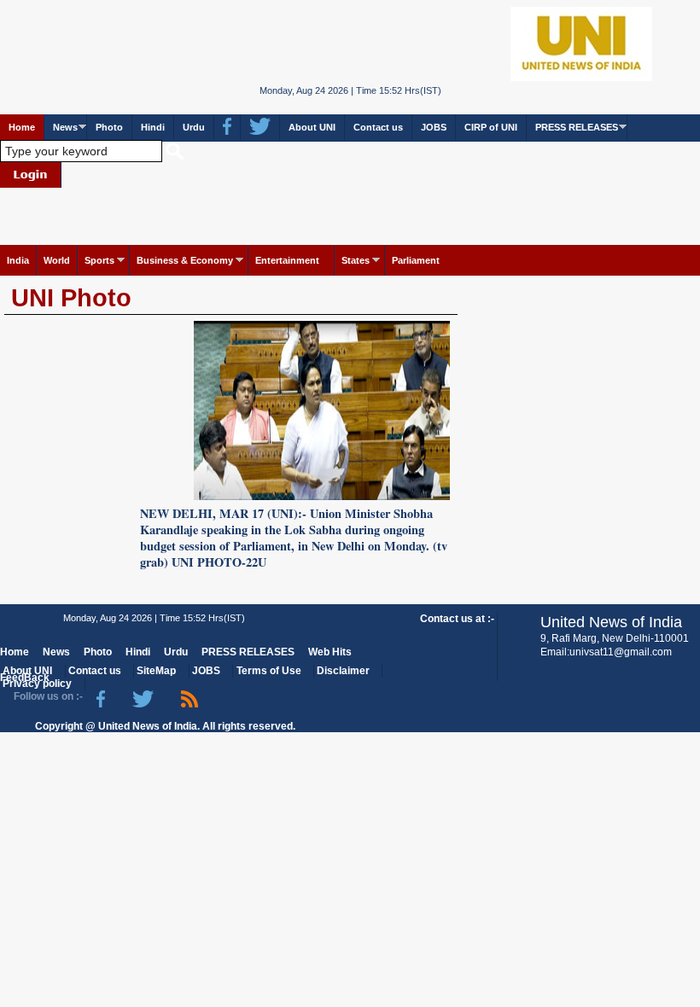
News (65, 127)
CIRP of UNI (490, 127)
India (18, 260)
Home (22, 127)
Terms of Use (268, 671)
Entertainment (287, 260)
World (57, 260)
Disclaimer (343, 671)
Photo (109, 127)
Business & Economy (185, 260)
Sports (99, 260)
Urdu (194, 127)
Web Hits (330, 652)
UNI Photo (71, 297)
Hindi (153, 127)
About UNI (312, 127)
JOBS (433, 127)
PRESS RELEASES (576, 127)
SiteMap (156, 671)
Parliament (416, 260)
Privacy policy (37, 683)
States (355, 260)
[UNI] (349, 43)
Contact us (378, 127)
